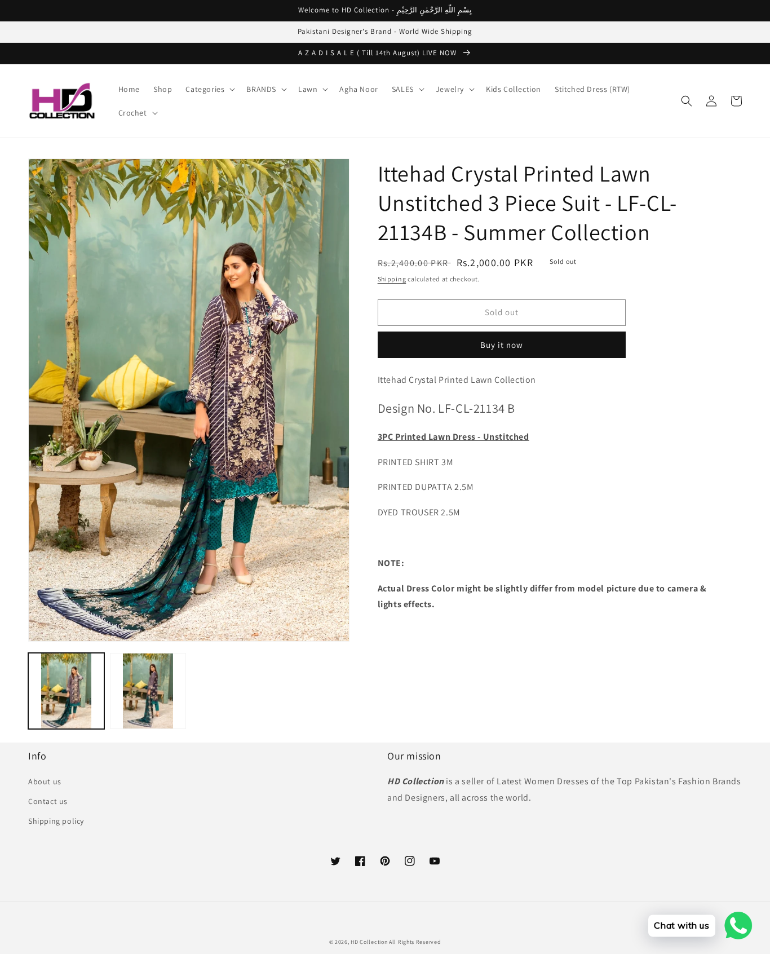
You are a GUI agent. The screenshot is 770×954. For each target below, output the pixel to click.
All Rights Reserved (415, 942)
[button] (209, 89)
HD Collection (369, 942)
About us (44, 781)
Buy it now (501, 344)
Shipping (392, 279)
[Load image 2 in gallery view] (148, 691)
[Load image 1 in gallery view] (66, 691)
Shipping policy (56, 821)
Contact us (48, 801)
